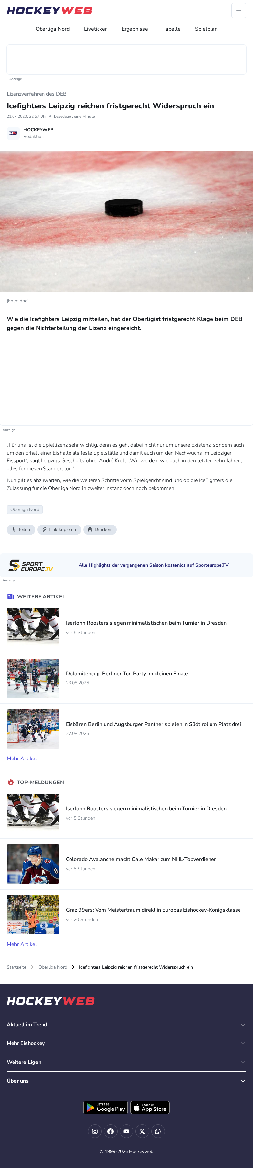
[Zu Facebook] (110, 1131)
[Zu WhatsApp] (158, 1131)
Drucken (103, 529)
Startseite (16, 967)
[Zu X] (142, 1131)
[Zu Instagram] (94, 1131)
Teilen (24, 529)
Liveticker (95, 29)
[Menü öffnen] (238, 10)
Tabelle (171, 29)
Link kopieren (62, 529)
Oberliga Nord (53, 29)
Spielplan (206, 29)
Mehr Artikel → (25, 758)
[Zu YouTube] (126, 1131)
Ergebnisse (135, 29)
